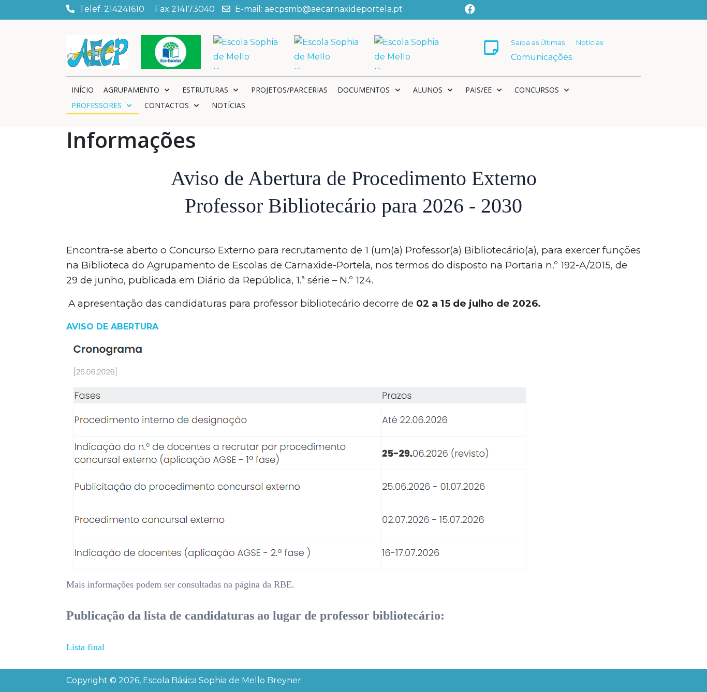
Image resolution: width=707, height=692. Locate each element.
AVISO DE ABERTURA (112, 327)
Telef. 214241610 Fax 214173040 (147, 9)
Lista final (85, 647)
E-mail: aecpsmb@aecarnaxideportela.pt (319, 9)
